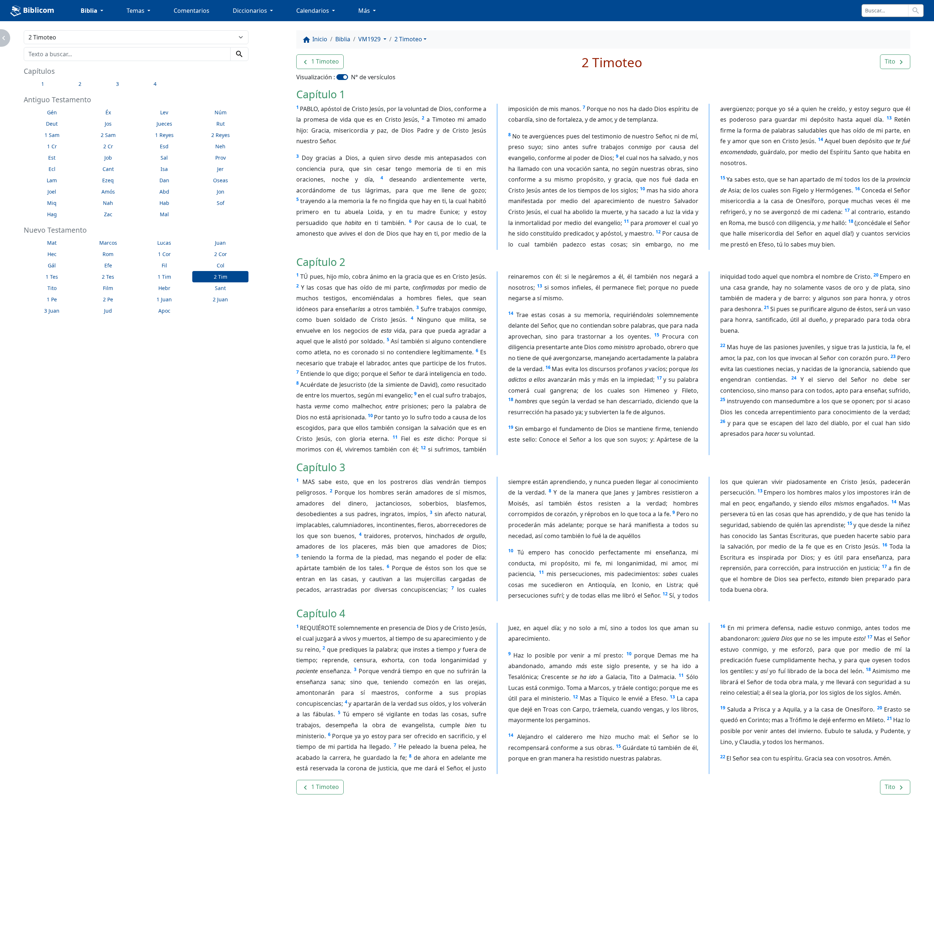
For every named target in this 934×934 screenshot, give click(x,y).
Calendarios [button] (313, 11)
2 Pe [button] (108, 299)
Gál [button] (52, 265)
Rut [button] (220, 123)
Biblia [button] (90, 11)
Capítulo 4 (320, 613)
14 (820, 139)
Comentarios (191, 11)
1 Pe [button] (52, 299)
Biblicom (37, 10)
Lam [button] (52, 180)
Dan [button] (164, 180)
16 (857, 189)
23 (893, 356)
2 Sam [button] (108, 134)
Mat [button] (52, 242)
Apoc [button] (164, 310)
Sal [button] (164, 157)
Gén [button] (52, 112)
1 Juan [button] (164, 299)
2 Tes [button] (108, 276)
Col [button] (220, 265)
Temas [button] (136, 11)
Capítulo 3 (320, 467)
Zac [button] (108, 214)
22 (722, 345)
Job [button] (108, 157)
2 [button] (79, 83)
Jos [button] (108, 123)
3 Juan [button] (51, 310)
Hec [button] (52, 254)
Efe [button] (108, 265)
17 (847, 210)
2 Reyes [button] (220, 134)
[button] (320, 61)
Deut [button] (52, 123)
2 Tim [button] (220, 276)
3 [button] (117, 83)
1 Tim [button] (164, 276)
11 (626, 221)
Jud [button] (108, 310)
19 (510, 427)
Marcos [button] (108, 242)
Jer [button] (220, 168)
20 (876, 275)
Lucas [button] (164, 242)
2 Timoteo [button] (408, 39)
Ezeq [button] (108, 180)
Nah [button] (108, 202)
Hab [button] (164, 202)
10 (642, 189)
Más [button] (364, 11)
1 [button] (42, 83)
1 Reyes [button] (164, 134)
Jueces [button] (164, 123)
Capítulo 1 (320, 94)
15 (722, 178)
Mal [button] (164, 214)
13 (889, 118)
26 (722, 421)
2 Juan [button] (220, 299)
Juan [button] (220, 242)
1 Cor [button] (164, 254)
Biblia (342, 39)
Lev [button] (164, 112)
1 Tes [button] (52, 276)
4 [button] (155, 83)
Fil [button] (164, 265)
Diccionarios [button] (251, 11)
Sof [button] (220, 202)
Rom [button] (108, 254)
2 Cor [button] (220, 254)
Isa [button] (164, 168)
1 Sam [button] (52, 134)
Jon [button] (220, 191)
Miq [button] (52, 202)
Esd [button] (164, 146)
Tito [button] (52, 288)
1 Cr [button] (52, 146)
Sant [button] (220, 288)
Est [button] (51, 157)
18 (850, 221)
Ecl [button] (52, 168)
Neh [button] (220, 146)
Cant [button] (108, 168)
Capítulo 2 (320, 262)
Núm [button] (221, 112)
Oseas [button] (220, 180)
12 (658, 232)
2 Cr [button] (108, 146)
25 (722, 399)
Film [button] (108, 288)
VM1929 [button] (370, 39)
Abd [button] (164, 191)
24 (793, 378)
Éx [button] (108, 112)
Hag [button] (52, 214)
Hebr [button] (164, 288)
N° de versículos (373, 77)
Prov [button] (220, 157)
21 (766, 307)
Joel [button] (51, 191)
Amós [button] (108, 191)
